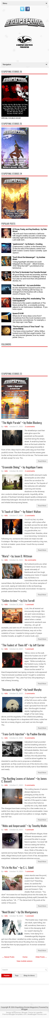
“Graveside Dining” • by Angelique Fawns (22, 467)
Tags (17, 976)
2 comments (30, 471)
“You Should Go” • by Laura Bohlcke (26, 285)
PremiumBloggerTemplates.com (14, 1014)
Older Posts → (41, 957)
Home (25, 957)
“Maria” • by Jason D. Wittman (16, 556)
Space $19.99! (18, 313)
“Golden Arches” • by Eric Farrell (17, 600)
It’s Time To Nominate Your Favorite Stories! (29, 272)
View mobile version (24, 961)
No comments (30, 560)
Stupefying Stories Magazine (26, 1007)
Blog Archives (29, 976)
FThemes (17, 1012)
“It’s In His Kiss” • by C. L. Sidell (17, 867)
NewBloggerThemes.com (37, 1014)
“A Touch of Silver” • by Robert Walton (21, 511)
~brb (6, 427)
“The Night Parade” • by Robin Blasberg (21, 422)
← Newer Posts (8, 957)
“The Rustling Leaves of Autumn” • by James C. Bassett (24, 780)
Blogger (24, 1009)
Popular (7, 976)
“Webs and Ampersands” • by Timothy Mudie (24, 825)
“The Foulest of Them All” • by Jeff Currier (23, 645)
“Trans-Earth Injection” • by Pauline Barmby (23, 734)
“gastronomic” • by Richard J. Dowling (27, 244)
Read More (42, 461)
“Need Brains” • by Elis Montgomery (19, 912)
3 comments (30, 427)
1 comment (29, 604)
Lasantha (39, 1012)
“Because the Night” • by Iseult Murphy (21, 689)
